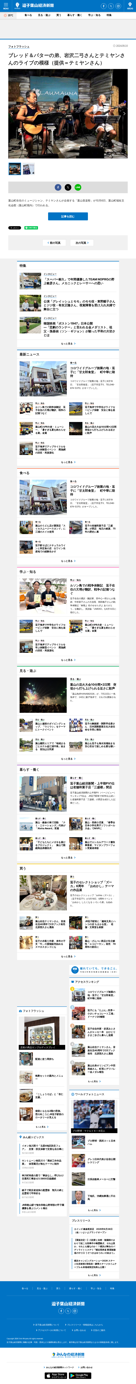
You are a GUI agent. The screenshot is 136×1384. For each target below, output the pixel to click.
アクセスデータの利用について (52, 1330)
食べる (28, 15)
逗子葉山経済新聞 (34, 5)
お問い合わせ (80, 1330)
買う (58, 15)
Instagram (118, 6)
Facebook (103, 6)
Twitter (111, 6)
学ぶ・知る (94, 15)
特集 (109, 15)
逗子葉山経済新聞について (47, 1324)
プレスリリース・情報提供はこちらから (85, 1324)
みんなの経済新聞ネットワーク (68, 1355)
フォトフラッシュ (19, 46)
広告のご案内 (99, 1330)
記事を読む (68, 216)
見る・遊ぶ (44, 15)
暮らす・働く (74, 15)
